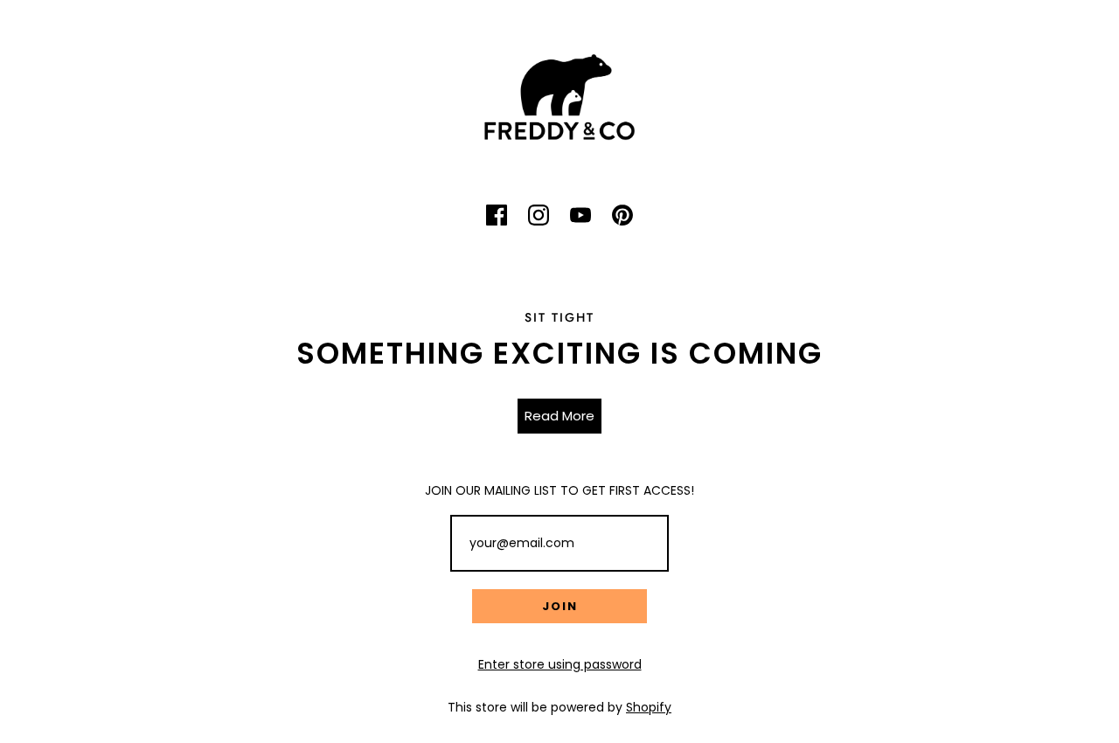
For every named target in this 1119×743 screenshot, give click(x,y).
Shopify (648, 707)
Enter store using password (560, 664)
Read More (559, 415)
